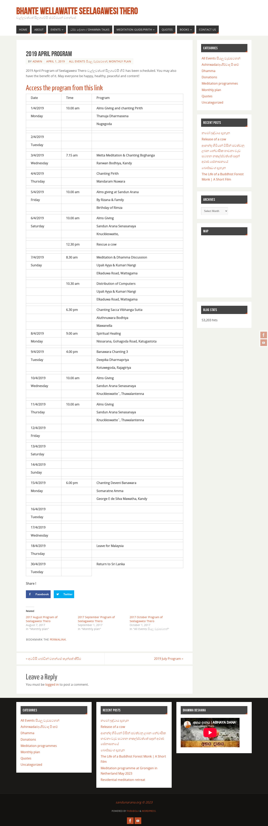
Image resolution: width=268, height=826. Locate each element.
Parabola (133, 811)
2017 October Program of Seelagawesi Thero (146, 619)
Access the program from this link (64, 88)
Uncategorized (212, 102)
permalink (58, 639)
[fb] (263, 335)
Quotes (207, 96)
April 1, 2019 (55, 61)
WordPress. (149, 811)
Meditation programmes (220, 83)
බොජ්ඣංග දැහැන (214, 168)
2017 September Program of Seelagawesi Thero (96, 619)
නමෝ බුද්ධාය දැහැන (216, 133)
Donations (209, 77)
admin (37, 61)
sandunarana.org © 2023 (134, 802)
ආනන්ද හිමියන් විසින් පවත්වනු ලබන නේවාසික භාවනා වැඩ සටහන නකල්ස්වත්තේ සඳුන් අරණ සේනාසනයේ (133, 738)
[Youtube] (263, 342)
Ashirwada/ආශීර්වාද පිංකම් (220, 64)
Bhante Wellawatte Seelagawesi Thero (77, 11)
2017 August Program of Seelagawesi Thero (41, 619)
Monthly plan (120, 61)
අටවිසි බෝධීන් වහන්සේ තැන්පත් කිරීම (53, 658)
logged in (52, 684)
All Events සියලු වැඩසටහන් (88, 61)
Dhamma (208, 71)
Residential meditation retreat (123, 780)
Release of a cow (214, 139)
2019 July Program (168, 658)
